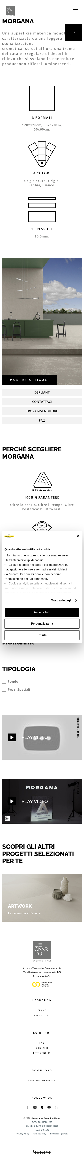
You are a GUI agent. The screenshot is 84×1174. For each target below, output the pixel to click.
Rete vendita (42, 1053)
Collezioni (42, 1015)
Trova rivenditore (42, 411)
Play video (34, 737)
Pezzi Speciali (19, 690)
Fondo (13, 682)
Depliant (42, 392)
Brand (42, 1010)
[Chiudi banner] (78, 536)
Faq (42, 420)
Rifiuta (42, 635)
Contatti (42, 1048)
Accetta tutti (42, 612)
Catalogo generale (42, 1081)
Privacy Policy (22, 1133)
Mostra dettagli (61, 600)
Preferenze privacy (59, 1133)
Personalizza (40, 623)
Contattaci (42, 401)
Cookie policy (39, 1133)
